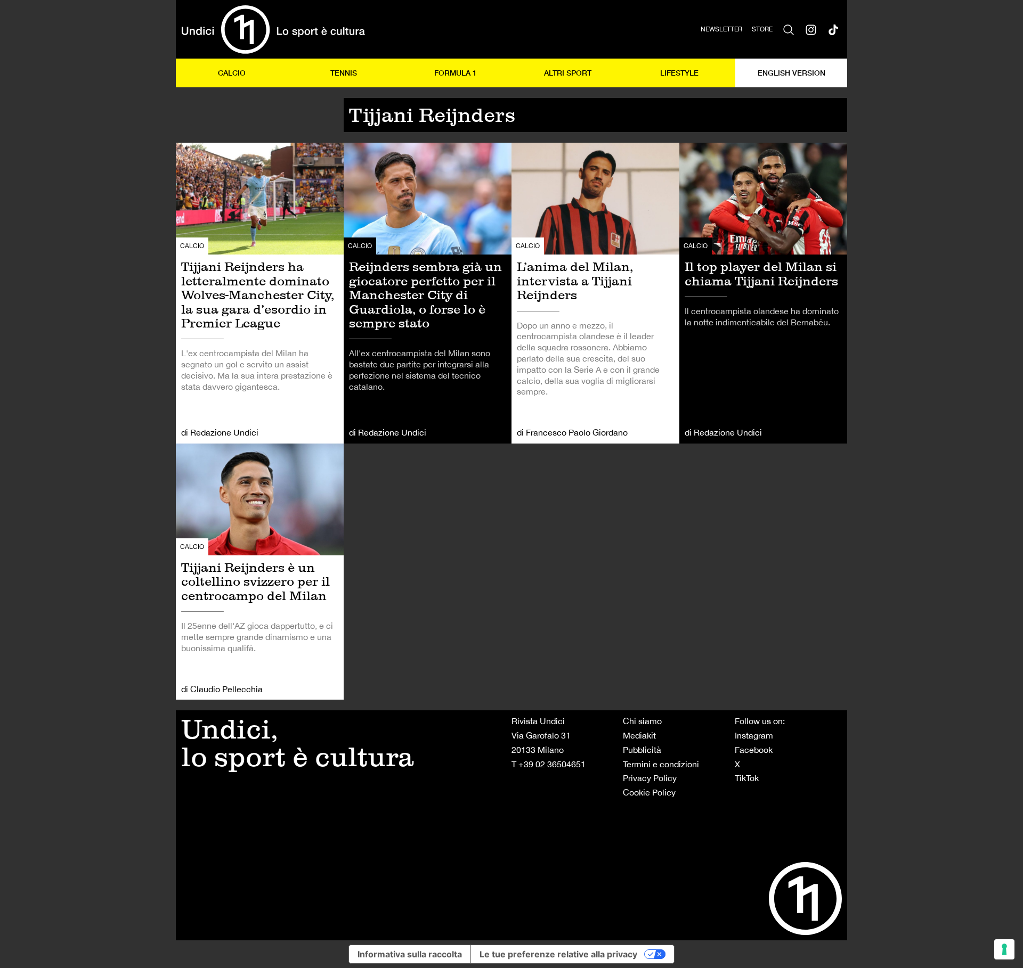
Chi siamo (642, 721)
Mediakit (639, 735)
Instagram (754, 735)
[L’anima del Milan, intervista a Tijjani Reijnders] (595, 293)
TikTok (747, 778)
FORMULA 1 (455, 72)
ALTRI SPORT (567, 72)
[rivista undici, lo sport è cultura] (273, 29)
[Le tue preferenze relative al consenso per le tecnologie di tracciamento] (1004, 949)
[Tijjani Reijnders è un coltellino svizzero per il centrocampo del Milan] (260, 572)
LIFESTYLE (679, 72)
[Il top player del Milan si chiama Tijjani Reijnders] (763, 293)
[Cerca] (788, 29)
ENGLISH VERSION (791, 72)
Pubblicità (642, 749)
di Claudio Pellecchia (222, 689)
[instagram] (810, 29)
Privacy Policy (650, 778)
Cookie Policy (649, 792)
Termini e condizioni (661, 764)
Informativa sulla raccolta (410, 954)
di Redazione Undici (219, 432)
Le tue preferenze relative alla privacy (558, 954)
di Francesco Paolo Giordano (572, 432)
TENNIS (343, 72)
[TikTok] (833, 29)
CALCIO (232, 72)
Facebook (754, 749)
